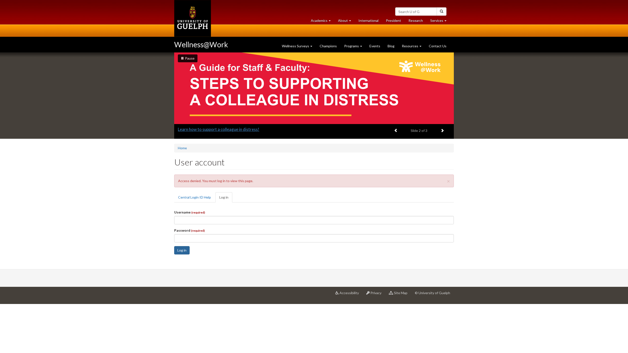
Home (182, 148)
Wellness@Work (201, 44)
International (368, 20)
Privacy (377, 294)
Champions (328, 46)
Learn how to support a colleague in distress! (218, 129)
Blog (391, 46)
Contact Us (437, 46)
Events (374, 46)
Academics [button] (322, 21)
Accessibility (351, 294)
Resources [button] (410, 46)
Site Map (402, 294)
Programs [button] (352, 46)
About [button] (346, 21)
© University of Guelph (432, 293)
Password (189, 230)
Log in (225, 198)
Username (189, 212)
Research (417, 21)
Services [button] (440, 21)
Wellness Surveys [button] (296, 46)
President (393, 20)
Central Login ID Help (194, 197)
